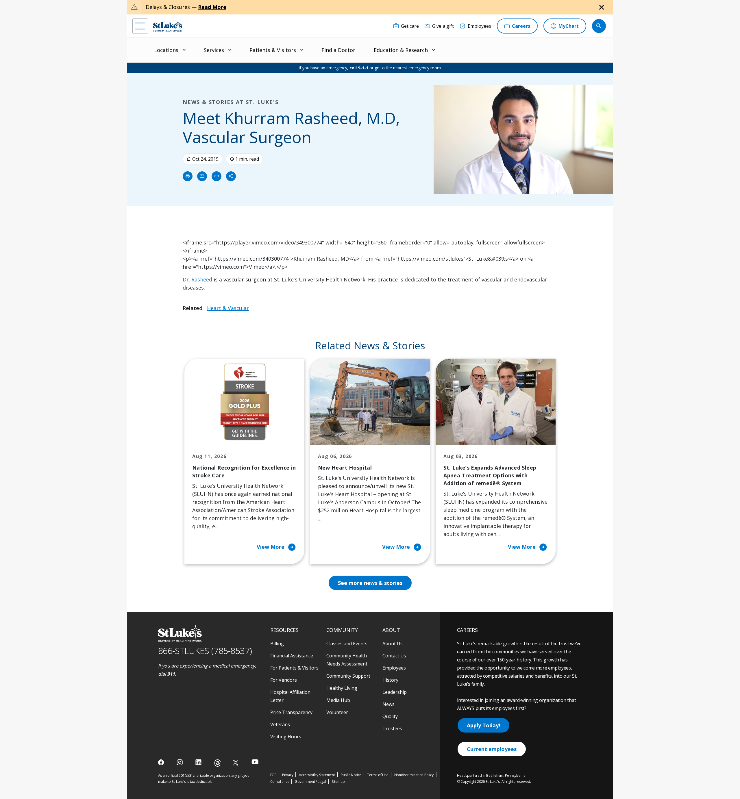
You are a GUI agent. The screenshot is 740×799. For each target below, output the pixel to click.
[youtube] (255, 761)
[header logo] (167, 25)
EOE (273, 774)
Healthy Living (341, 688)
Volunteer (337, 712)
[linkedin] (199, 762)
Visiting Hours (285, 736)
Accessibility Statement (317, 774)
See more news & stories (370, 582)
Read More (212, 6)
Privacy (287, 774)
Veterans (280, 724)
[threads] (217, 763)
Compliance (279, 781)
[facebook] (161, 762)
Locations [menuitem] (166, 50)
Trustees (392, 728)
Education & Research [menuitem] (401, 50)
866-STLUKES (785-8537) (205, 651)
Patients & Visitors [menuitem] (272, 50)
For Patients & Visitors (294, 668)
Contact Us (394, 655)
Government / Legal (310, 781)
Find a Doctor (338, 50)
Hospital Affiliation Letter (290, 696)
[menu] (140, 26)
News (388, 704)
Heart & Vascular (228, 308)
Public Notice (351, 774)
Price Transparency (291, 712)
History (390, 680)
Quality (390, 716)
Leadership (394, 692)
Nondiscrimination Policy (414, 774)
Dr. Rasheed (197, 279)
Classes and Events (346, 643)
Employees (394, 668)
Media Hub (338, 700)
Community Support (348, 676)
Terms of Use (377, 774)
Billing (277, 643)
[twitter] (236, 762)
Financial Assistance (291, 655)
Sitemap (338, 781)
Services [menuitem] (214, 50)
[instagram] (180, 762)
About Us (392, 643)
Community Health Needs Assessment (346, 659)
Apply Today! (483, 725)
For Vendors (283, 680)
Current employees (492, 749)
